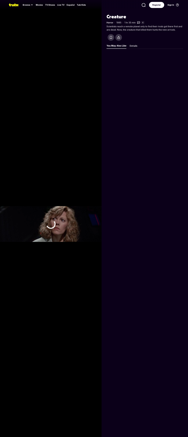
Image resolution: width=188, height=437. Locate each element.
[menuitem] (28, 5)
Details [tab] (133, 45)
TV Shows (50, 5)
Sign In (170, 5)
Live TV (60, 5)
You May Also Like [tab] (116, 45)
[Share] (118, 37)
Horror (110, 22)
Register (156, 5)
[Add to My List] (111, 37)
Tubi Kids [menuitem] (81, 5)
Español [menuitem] (71, 5)
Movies (39, 5)
